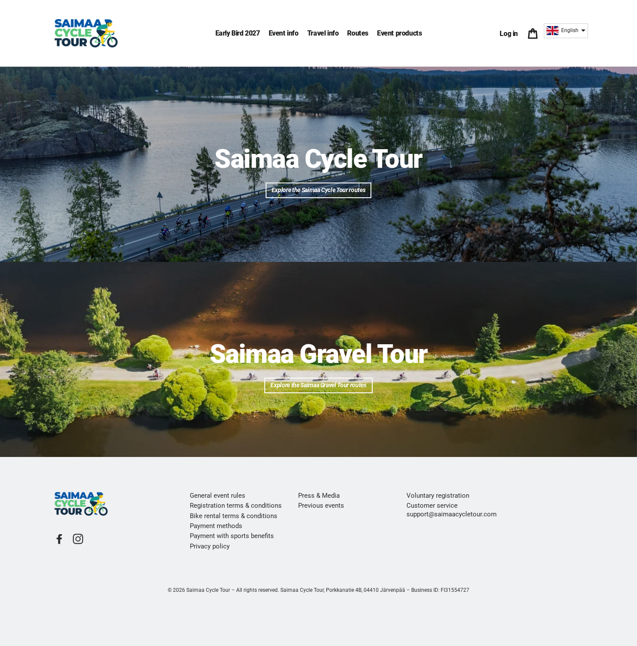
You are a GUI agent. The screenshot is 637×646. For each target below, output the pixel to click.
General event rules (217, 495)
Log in (510, 33)
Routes (357, 33)
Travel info (323, 33)
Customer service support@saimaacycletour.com (451, 510)
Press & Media (319, 495)
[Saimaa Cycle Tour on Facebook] (59, 539)
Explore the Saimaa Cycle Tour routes (318, 189)
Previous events (321, 505)
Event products (399, 33)
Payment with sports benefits (232, 536)
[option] (318, 164)
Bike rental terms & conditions (233, 516)
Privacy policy (210, 546)
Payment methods (216, 526)
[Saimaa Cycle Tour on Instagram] (78, 539)
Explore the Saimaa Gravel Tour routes (318, 385)
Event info (284, 33)
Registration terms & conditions (236, 505)
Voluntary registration (437, 495)
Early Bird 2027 (237, 33)
